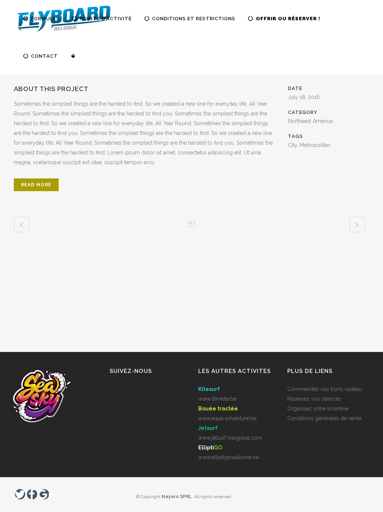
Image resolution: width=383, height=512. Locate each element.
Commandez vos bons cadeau (324, 389)
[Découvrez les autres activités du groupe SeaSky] (75, 56)
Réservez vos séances (314, 399)
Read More (36, 184)
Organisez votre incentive (318, 409)
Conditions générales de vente (324, 418)
